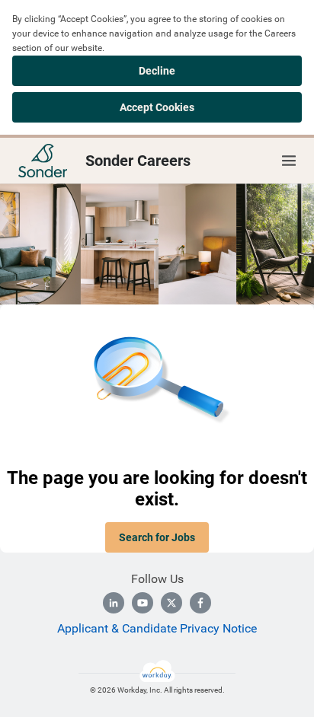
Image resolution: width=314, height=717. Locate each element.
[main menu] (289, 160)
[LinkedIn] (113, 602)
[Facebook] (200, 602)
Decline (157, 71)
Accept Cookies (157, 107)
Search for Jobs (157, 537)
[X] (171, 602)
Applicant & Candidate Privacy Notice (157, 628)
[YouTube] (142, 602)
